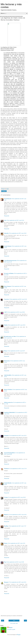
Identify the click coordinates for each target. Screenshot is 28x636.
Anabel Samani (7, 246)
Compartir (4, 191)
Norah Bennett (7, 198)
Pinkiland (6, 468)
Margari (10, 627)
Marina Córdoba (8, 389)
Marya (5, 350)
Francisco (6, 299)
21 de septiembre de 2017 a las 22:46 (16, 497)
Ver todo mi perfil (11, 629)
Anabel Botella (7, 483)
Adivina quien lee (8, 402)
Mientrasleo (7, 360)
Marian (5, 543)
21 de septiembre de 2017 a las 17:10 (17, 468)
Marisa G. (6, 514)
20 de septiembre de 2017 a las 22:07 (16, 350)
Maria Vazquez (7, 286)
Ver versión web (14, 623)
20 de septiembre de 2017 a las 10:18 (17, 233)
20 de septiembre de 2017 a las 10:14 (15, 220)
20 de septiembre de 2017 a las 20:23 (16, 325)
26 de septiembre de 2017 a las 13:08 (15, 562)
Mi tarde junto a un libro (10, 336)
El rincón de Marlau (9, 273)
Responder (6, 215)
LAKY (5, 312)
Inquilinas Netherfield (9, 412)
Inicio (14, 620)
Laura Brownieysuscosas (10, 260)
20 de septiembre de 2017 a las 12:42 (18, 299)
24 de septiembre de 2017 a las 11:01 (16, 543)
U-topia (6, 497)
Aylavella (6, 233)
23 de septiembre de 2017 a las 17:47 (17, 526)
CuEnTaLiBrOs (7, 375)
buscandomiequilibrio (9, 452)
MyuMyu (6, 526)
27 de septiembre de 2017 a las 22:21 (17, 582)
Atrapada (6, 435)
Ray (5, 562)
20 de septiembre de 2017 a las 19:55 (16, 312)
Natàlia (6, 325)
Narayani (6, 582)
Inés (5, 220)
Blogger (18, 634)
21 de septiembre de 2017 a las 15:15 (17, 435)
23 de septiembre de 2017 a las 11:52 (17, 514)
